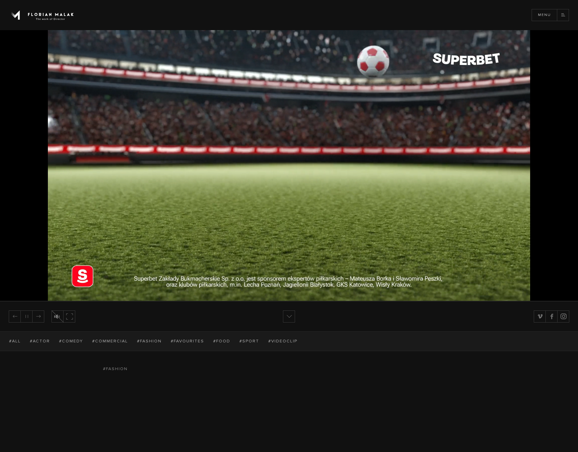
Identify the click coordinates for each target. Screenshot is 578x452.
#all (15, 341)
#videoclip (282, 341)
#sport (249, 341)
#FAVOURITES (187, 341)
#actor (40, 341)
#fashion (149, 341)
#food (221, 341)
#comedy (71, 341)
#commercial (110, 341)
